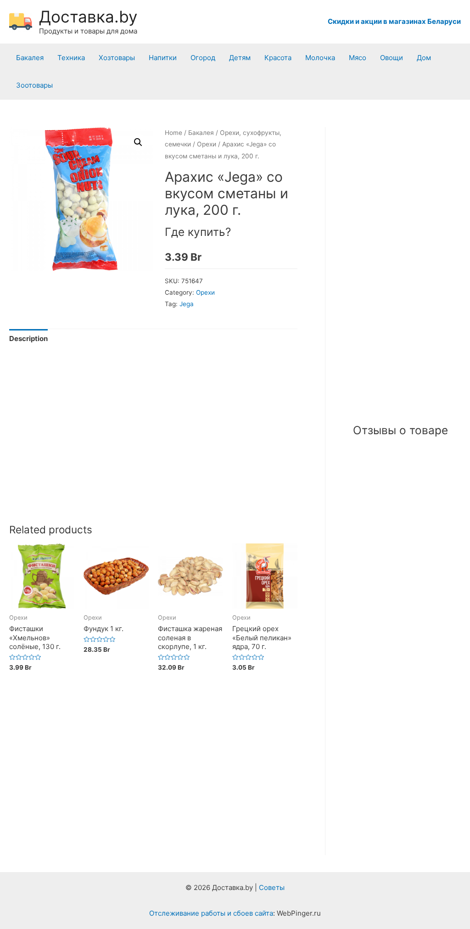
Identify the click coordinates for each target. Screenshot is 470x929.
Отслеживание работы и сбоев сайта (211, 913)
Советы (272, 887)
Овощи (391, 57)
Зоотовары (34, 85)
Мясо (357, 57)
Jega (186, 304)
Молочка (320, 57)
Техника (71, 57)
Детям (240, 57)
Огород (202, 57)
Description (28, 338)
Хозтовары (117, 57)
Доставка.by (88, 16)
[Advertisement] (153, 446)
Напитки (163, 57)
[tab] (28, 339)
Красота (277, 57)
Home (173, 132)
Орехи (206, 144)
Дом (424, 57)
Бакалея (30, 57)
